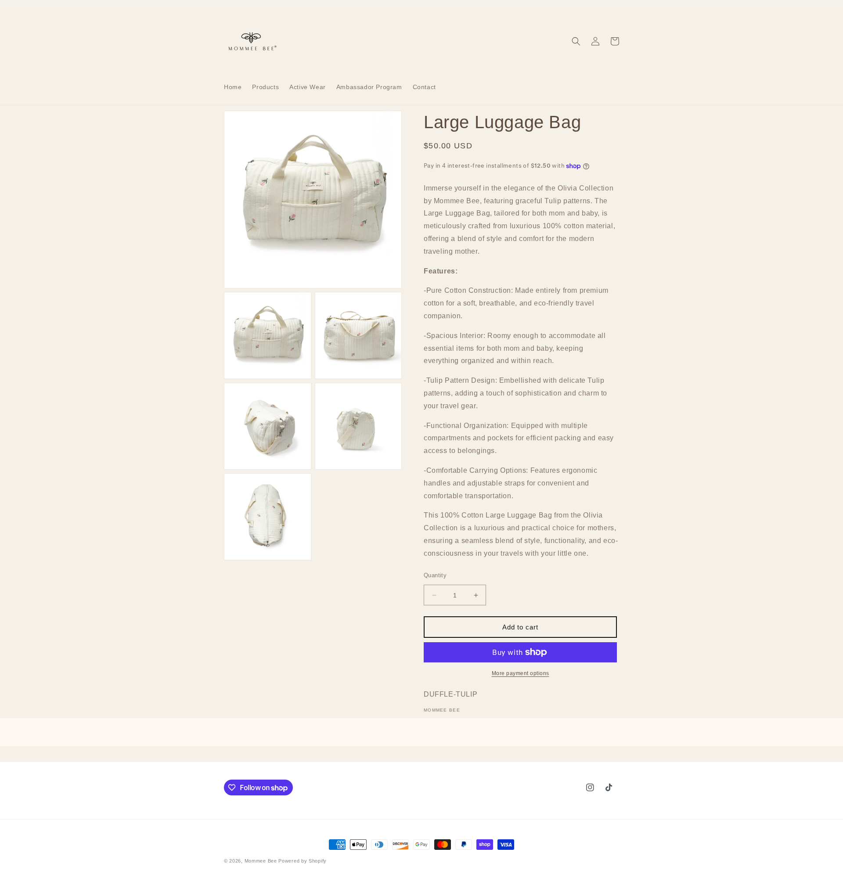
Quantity (435, 575)
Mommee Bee (261, 860)
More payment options (520, 673)
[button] (576, 41)
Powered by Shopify (302, 860)
